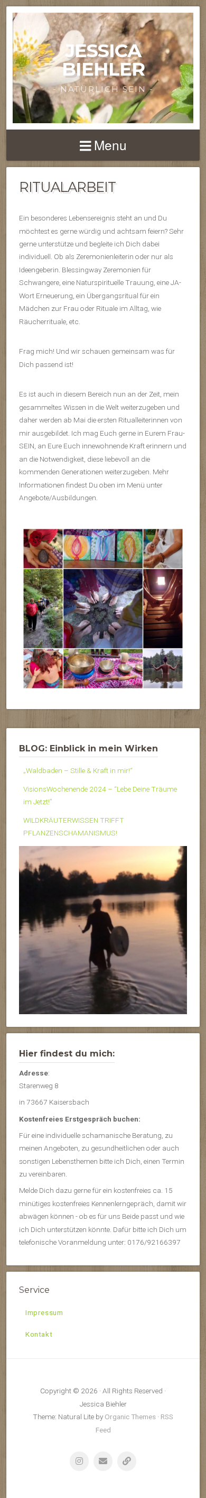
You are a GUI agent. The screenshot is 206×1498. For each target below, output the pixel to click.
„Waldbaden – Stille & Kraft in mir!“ (78, 770)
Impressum (44, 1312)
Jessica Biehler (103, 59)
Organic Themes (130, 1416)
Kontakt (38, 1334)
